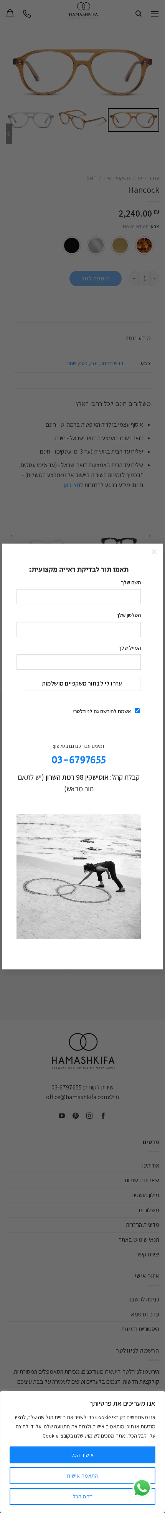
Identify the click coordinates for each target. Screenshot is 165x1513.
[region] (82, 1452)
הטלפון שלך (128, 615)
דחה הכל (82, 1496)
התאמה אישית (82, 1475)
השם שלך (130, 582)
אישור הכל (82, 1454)
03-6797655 (78, 760)
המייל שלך (129, 647)
